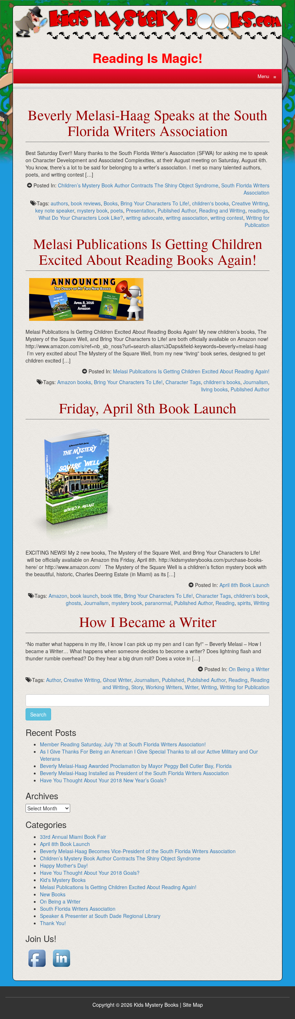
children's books (210, 203)
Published (173, 679)
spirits (244, 602)
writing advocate (144, 217)
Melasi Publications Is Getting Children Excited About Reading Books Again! (147, 251)
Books (111, 203)
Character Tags (183, 382)
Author (53, 679)
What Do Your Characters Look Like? (80, 217)
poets (116, 210)
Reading (225, 602)
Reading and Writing (222, 210)
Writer (191, 687)
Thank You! (53, 923)
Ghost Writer (117, 679)
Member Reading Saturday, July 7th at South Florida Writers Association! (123, 744)
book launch (84, 595)
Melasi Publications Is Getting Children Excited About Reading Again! (191, 371)
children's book (251, 595)
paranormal (158, 602)
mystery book (92, 210)
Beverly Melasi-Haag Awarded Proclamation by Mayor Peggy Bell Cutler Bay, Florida (136, 765)
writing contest (226, 217)
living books (214, 389)
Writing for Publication (257, 221)
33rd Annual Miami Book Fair (73, 836)
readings (258, 210)
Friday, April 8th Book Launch (147, 407)
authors (59, 203)
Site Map (193, 1004)
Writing (261, 602)
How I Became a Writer (147, 621)
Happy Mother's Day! (64, 865)
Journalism (255, 382)
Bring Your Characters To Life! (155, 203)
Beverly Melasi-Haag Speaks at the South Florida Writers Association (147, 122)
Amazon (58, 595)
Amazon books (74, 382)
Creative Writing (250, 203)
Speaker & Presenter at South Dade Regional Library (100, 915)
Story (137, 687)
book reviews (86, 203)
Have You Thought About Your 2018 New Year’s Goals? (103, 780)
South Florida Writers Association (245, 189)
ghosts (73, 602)
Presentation (140, 210)
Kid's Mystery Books (63, 879)
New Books (52, 894)
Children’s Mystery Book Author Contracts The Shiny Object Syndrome (138, 185)
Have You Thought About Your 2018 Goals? (90, 872)
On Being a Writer (249, 669)
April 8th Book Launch (244, 584)
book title (111, 595)
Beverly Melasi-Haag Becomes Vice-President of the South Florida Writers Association (138, 851)
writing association (187, 217)
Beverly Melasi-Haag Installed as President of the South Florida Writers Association (134, 773)
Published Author (177, 210)
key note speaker (54, 210)
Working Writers (164, 687)
